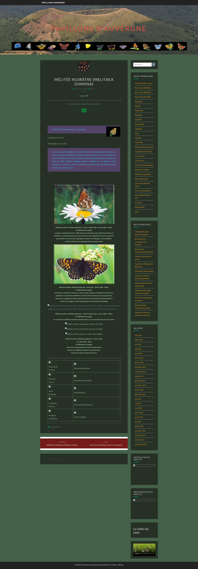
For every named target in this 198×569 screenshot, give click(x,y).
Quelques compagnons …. (144, 174)
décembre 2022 (140, 381)
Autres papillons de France (144, 147)
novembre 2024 (140, 372)
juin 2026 (138, 344)
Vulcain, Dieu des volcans (143, 83)
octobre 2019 (139, 440)
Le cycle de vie (140, 156)
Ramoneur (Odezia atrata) (144, 271)
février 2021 (139, 412)
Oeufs (137, 133)
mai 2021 (138, 403)
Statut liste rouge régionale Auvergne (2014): (84, 104)
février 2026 (139, 358)
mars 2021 (138, 408)
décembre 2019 (140, 431)
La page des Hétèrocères (143, 152)
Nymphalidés (55, 427)
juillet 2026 (139, 340)
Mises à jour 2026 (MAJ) (143, 88)
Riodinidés (138, 115)
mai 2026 (138, 349)
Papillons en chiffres (142, 170)
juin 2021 (138, 399)
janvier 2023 (139, 376)
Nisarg (120, 565)
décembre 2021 (140, 394)
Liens (137, 212)
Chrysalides (139, 142)
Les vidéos (138, 203)
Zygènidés (138, 129)
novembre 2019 (140, 435)
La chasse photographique (144, 165)
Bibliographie (140, 207)
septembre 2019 (140, 444)
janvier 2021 (139, 417)
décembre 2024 (140, 367)
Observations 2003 (141, 179)
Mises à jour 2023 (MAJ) (143, 97)
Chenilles (138, 138)
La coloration (139, 161)
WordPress (105, 565)
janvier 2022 (139, 390)
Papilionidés (139, 111)
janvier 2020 (139, 426)
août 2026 (138, 335)
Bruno (92, 89)
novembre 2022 (140, 385)
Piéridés (138, 106)
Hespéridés (139, 101)
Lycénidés (138, 120)
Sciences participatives (143, 191)
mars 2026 (138, 353)
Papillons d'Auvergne (53, 2)
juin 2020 (138, 422)
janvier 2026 (139, 362)
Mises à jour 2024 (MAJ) (143, 92)
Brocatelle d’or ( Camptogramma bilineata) (141, 242)
